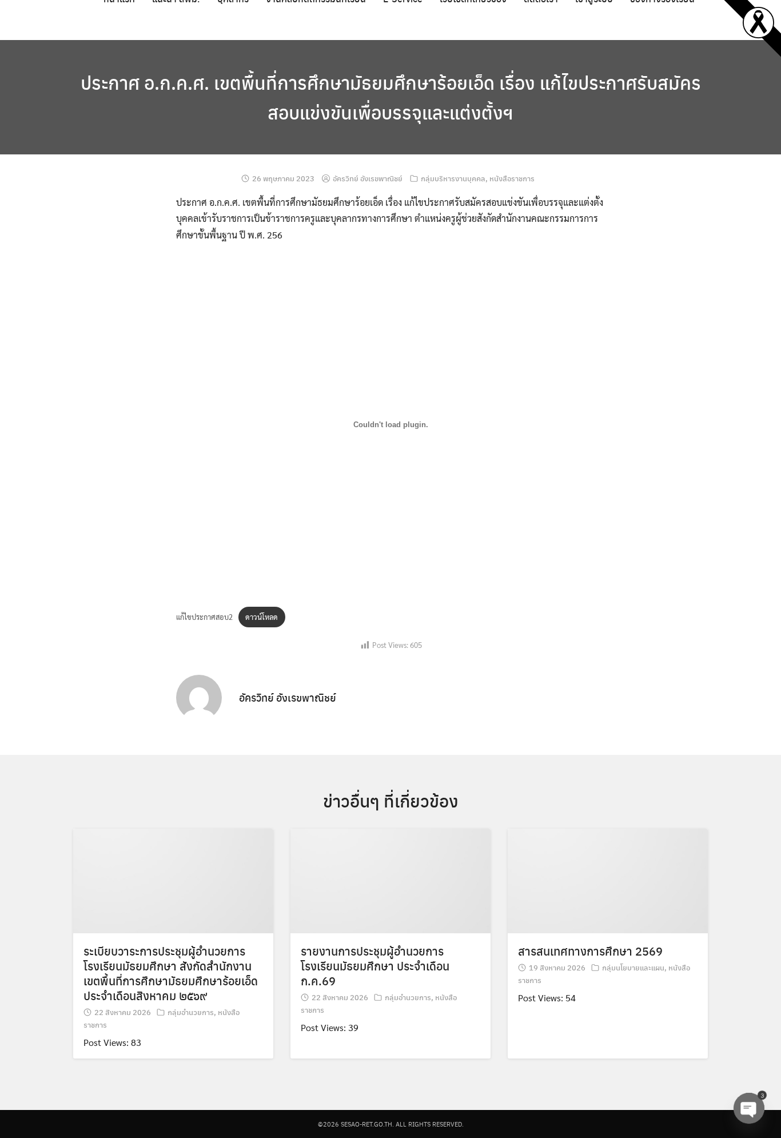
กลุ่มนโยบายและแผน (633, 967)
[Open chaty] (749, 1108)
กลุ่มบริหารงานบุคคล (453, 178)
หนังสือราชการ (512, 178)
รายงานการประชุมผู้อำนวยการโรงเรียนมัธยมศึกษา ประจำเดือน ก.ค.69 (375, 965)
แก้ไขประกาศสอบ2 (204, 617)
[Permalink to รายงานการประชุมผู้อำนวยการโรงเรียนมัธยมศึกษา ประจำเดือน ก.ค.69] (390, 879)
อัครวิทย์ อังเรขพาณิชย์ (368, 178)
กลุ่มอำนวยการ (191, 1011)
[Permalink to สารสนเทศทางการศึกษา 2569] (608, 879)
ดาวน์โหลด (261, 617)
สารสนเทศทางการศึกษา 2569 (590, 950)
